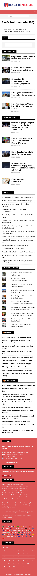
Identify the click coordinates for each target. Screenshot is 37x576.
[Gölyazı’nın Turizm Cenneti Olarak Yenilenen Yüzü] (6, 58)
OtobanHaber (14, 497)
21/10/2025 (17, 132)
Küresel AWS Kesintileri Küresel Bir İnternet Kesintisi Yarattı (21, 140)
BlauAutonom (20, 513)
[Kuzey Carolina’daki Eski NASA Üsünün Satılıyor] (6, 154)
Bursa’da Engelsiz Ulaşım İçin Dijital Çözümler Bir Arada (22, 106)
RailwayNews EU (7, 517)
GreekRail (27, 513)
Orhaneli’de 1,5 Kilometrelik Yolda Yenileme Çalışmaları (20, 81)
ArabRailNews (6, 513)
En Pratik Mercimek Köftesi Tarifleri (13, 249)
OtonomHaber (10, 381)
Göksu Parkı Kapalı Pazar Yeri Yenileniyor (16, 337)
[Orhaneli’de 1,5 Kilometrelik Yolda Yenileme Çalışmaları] (6, 81)
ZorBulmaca (5, 505)
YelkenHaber (24, 491)
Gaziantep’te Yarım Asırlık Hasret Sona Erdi (17, 357)
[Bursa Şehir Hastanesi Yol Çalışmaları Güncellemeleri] (6, 94)
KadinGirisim (6, 489)
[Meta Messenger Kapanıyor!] (6, 181)
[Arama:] (18, 16)
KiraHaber (22, 497)
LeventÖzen (24, 487)
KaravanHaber (15, 491)
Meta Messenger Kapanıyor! (18, 180)
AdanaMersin (23, 489)
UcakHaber (12, 493)
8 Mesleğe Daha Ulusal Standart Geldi (15, 367)
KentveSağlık (13, 505)
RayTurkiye (31, 503)
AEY (26, 497)
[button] (34, 11)
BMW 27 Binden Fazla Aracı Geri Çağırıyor (16, 407)
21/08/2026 (17, 73)
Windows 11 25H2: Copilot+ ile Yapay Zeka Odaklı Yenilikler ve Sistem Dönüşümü (23, 166)
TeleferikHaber (18, 485)
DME (15, 515)
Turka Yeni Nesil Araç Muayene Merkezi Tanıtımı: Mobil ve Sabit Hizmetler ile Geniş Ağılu (17, 402)
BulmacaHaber (16, 499)
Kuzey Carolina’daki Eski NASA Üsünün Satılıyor (22, 153)
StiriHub (11, 515)
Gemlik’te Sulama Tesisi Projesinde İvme (15, 245)
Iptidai (26, 493)
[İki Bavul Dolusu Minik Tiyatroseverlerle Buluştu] (6, 70)
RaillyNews (5, 511)
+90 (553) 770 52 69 (9, 456)
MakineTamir (20, 493)
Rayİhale (30, 505)
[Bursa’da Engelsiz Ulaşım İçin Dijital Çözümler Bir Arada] (6, 106)
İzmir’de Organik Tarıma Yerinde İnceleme (17, 360)
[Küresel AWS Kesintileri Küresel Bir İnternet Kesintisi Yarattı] (6, 140)
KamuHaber (5, 493)
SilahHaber (5, 495)
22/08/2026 (17, 61)
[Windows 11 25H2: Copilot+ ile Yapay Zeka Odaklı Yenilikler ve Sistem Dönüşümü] (6, 165)
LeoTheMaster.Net (14, 495)
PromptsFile (28, 515)
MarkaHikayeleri (7, 499)
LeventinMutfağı (22, 505)
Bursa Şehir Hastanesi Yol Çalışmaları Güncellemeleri (23, 93)
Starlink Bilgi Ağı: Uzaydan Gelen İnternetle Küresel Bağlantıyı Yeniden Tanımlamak (22, 126)
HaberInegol (5, 497)
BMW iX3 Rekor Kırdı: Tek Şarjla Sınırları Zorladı (18, 385)
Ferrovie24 (5, 515)
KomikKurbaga (15, 503)
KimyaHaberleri (15, 487)
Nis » (4, 569)
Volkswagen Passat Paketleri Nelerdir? (16, 421)
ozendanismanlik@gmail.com (13, 458)
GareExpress (29, 511)
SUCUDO (5, 485)
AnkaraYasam (14, 489)
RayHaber (8, 332)
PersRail (13, 513)
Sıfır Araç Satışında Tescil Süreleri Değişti (16, 364)
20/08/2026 (17, 98)
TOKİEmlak (12, 507)
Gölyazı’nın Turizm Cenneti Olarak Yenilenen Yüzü (23, 57)
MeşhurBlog (5, 507)
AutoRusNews (21, 515)
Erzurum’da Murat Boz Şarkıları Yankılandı (17, 370)
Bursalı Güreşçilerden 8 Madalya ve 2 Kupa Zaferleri (18, 237)
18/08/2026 (17, 111)
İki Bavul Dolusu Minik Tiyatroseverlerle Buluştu (22, 69)
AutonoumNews (13, 511)
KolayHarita (23, 503)
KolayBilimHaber (25, 495)
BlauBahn (21, 511)
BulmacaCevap (6, 503)
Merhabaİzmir (6, 491)
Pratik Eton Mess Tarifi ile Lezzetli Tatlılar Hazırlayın (18, 252)
